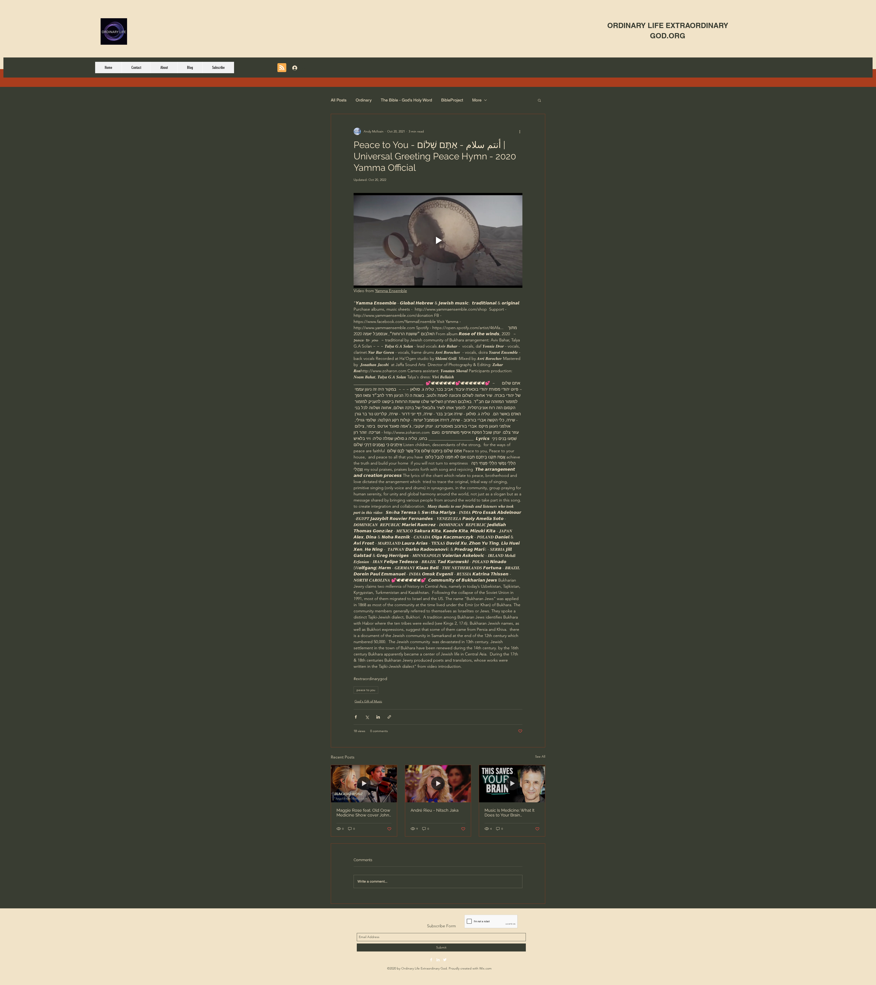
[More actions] (519, 131)
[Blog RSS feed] (281, 68)
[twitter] (445, 959)
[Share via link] (389, 717)
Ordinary (364, 100)
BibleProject (452, 100)
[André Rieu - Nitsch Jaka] (438, 783)
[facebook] (431, 959)
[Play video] (438, 240)
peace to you (366, 690)
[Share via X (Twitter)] (367, 717)
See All (540, 756)
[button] (539, 100)
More (477, 100)
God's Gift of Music (368, 701)
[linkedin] (438, 959)
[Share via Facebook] (356, 717)
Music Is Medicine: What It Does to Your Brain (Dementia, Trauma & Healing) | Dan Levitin (509, 812)
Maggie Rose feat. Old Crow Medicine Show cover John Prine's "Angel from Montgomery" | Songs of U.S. (363, 812)
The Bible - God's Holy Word (406, 100)
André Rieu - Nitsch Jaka (435, 810)
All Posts (339, 100)
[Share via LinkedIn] (378, 717)
